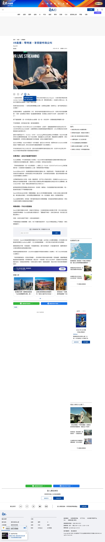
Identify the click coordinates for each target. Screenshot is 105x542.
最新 (19, 14)
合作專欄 (49, 528)
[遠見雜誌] (52, 9)
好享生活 (40, 528)
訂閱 (91, 9)
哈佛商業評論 (74, 518)
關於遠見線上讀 (15, 522)
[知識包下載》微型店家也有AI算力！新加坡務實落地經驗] (5, 536)
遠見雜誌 (66, 518)
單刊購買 (86, 342)
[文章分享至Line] (14, 94)
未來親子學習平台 (92, 518)
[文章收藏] (25, 94)
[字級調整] (28, 94)
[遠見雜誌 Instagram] (33, 506)
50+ (65, 520)
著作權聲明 (66, 531)
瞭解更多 (98, 3)
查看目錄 (76, 342)
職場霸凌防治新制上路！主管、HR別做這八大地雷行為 (80, 337)
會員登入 (46, 498)
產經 (50, 14)
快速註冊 (58, 498)
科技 (44, 14)
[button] (65, 284)
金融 (35, 14)
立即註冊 (84, 506)
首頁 (14, 39)
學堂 (80, 14)
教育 (55, 14)
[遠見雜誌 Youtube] (39, 506)
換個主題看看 (82, 284)
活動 (86, 14)
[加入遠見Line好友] (20, 506)
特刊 (84, 311)
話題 (24, 14)
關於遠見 (4, 522)
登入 (25, 99)
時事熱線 (75, 334)
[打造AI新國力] (81, 320)
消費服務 (23, 39)
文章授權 (4, 525)
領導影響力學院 (72, 520)
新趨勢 (15, 307)
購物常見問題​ (14, 525)
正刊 (78, 311)
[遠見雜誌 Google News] (46, 506)
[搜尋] (102, 9)
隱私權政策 (74, 531)
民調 (61, 14)
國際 (29, 14)
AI (39, 14)
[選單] (3, 10)
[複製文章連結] (22, 94)
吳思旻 (14, 48)
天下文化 (82, 518)
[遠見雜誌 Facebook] (27, 506)
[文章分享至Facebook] (18, 94)
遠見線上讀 (73, 14)
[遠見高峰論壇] (7, 3)
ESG (66, 14)
